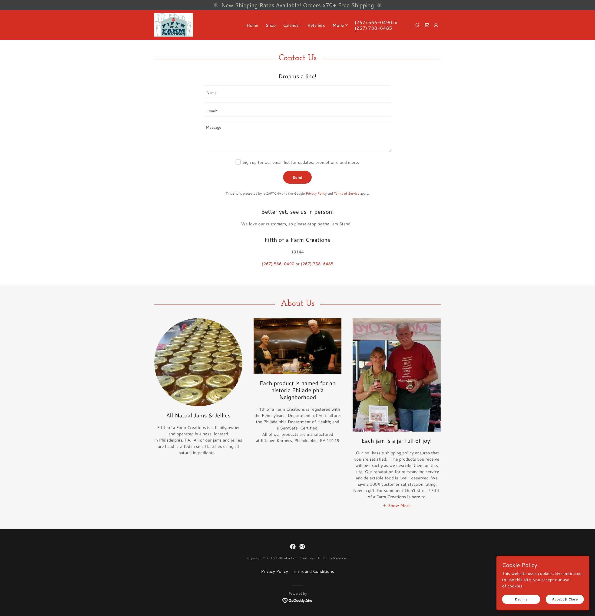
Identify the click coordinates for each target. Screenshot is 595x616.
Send (297, 177)
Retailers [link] (316, 25)
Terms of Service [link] (346, 193)
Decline (521, 599)
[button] (340, 25)
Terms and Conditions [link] (313, 571)
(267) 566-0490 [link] (373, 22)
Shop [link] (271, 25)
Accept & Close (565, 599)
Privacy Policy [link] (316, 193)
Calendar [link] (291, 25)
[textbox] (297, 91)
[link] (173, 24)
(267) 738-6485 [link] (373, 28)
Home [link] (252, 25)
